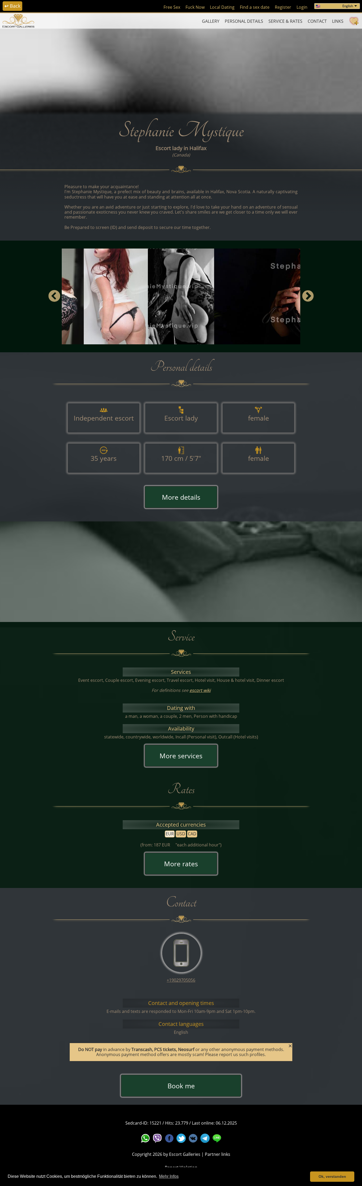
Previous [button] (54, 296)
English (347, 6)
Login (302, 7)
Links (337, 21)
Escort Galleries (184, 1154)
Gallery (210, 21)
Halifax (197, 148)
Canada (181, 155)
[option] (181, 296)
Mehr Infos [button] (169, 1176)
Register (283, 7)
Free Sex (172, 7)
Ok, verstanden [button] (332, 1176)
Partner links (217, 1154)
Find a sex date (255, 7)
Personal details (244, 21)
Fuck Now (195, 7)
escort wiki (200, 690)
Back (12, 6)
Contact (317, 21)
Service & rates (285, 21)
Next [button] (307, 296)
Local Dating (222, 7)
